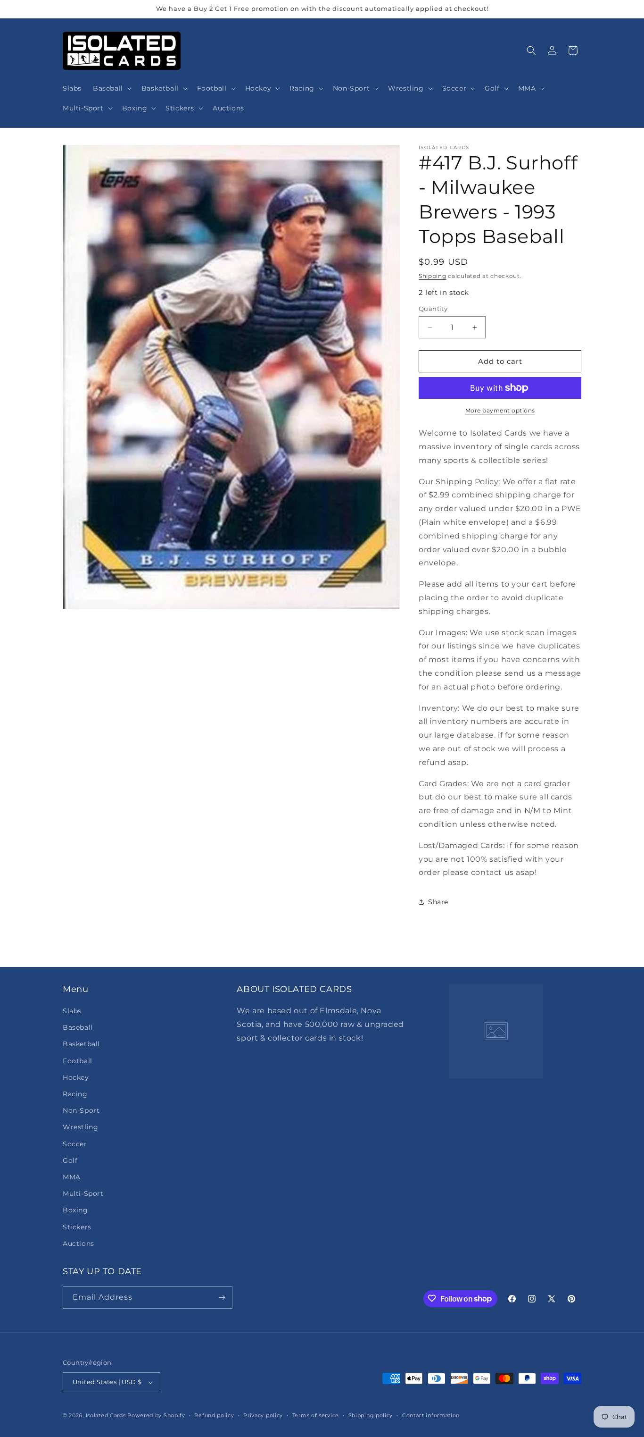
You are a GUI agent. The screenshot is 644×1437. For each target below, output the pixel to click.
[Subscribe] (221, 1297)
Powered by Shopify (156, 1415)
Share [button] (438, 902)
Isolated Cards (107, 1415)
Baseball (78, 1027)
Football (77, 1060)
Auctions (78, 1243)
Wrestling (80, 1127)
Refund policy (214, 1415)
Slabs (72, 1011)
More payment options (500, 410)
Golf (70, 1160)
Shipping (432, 275)
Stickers (77, 1226)
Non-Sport (81, 1110)
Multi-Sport (83, 1193)
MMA (72, 1177)
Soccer (75, 1143)
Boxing (75, 1210)
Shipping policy (370, 1415)
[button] (111, 88)
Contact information (431, 1415)
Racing (75, 1094)
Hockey (76, 1077)
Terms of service (315, 1415)
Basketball (81, 1044)
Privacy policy (263, 1415)
